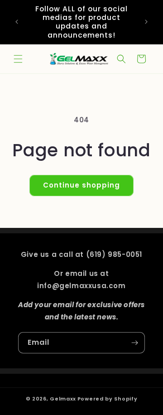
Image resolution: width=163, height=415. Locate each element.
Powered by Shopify (107, 398)
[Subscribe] (134, 342)
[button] (18, 59)
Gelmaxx (63, 398)
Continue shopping (81, 185)
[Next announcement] (146, 22)
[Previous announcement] (17, 22)
